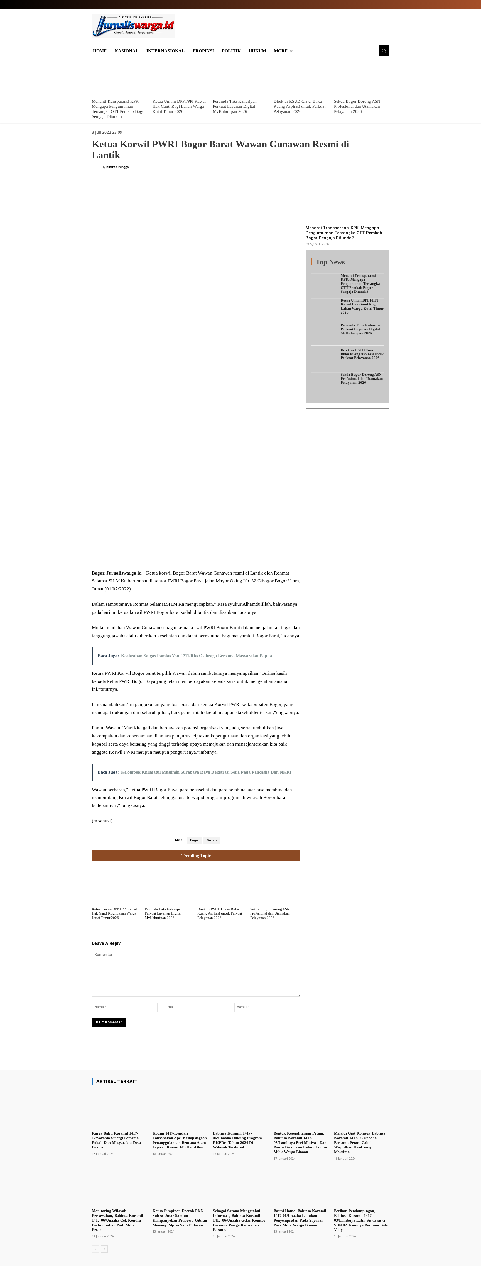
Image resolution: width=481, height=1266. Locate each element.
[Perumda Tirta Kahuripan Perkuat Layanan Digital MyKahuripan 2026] (240, 78)
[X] (146, 555)
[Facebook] (133, 555)
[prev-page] (95, 1249)
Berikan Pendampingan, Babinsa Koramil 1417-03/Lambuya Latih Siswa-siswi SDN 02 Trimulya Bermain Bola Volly (361, 1220)
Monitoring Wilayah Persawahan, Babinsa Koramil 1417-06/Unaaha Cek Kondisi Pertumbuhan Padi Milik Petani (117, 1220)
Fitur (332, 265)
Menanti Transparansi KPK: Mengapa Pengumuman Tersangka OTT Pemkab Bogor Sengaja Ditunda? (344, 232)
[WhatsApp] (172, 555)
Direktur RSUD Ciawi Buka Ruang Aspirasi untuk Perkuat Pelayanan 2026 (299, 106)
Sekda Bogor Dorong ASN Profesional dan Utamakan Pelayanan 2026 (357, 106)
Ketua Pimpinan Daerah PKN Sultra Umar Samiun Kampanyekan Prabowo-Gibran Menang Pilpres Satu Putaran (180, 1218)
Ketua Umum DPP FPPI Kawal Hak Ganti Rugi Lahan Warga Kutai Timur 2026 (179, 106)
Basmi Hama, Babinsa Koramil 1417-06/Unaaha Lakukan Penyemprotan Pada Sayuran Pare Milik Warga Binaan (300, 1218)
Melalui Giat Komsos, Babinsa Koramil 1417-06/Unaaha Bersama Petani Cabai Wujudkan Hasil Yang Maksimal (359, 1142)
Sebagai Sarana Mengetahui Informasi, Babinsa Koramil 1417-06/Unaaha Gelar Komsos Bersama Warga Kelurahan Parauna (239, 1220)
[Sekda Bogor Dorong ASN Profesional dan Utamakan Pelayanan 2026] (361, 78)
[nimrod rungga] (97, 167)
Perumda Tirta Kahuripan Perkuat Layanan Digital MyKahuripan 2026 (235, 106)
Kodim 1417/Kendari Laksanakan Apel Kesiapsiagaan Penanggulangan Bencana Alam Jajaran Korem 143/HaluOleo (180, 1140)
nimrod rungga (117, 167)
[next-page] (104, 1249)
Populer (349, 265)
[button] (384, 50)
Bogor (194, 840)
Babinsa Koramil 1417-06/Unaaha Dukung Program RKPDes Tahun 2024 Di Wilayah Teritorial (237, 1140)
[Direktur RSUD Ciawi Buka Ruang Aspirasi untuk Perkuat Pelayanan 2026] (301, 78)
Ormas (212, 840)
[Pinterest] (159, 555)
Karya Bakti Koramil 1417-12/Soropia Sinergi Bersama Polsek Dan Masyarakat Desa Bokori (116, 1140)
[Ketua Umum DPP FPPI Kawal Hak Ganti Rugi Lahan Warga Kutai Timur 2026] (180, 78)
